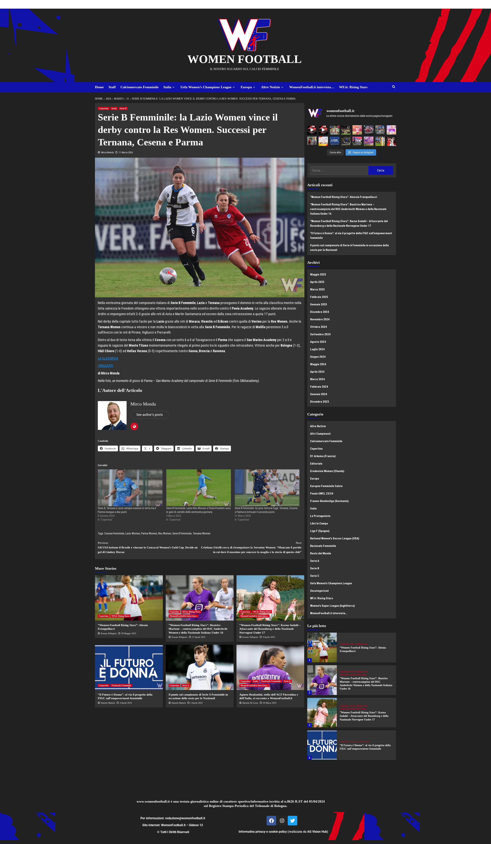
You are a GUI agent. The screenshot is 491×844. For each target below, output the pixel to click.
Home (99, 87)
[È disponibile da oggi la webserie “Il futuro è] (334, 141)
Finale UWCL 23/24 (321, 493)
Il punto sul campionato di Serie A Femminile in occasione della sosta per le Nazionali (349, 248)
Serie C (314, 576)
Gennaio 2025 (318, 304)
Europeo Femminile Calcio (326, 486)
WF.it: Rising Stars (353, 87)
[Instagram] (282, 820)
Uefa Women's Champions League (331, 583)
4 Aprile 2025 (269, 637)
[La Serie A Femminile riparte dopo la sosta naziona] (312, 141)
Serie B (123, 108)
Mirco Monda (107, 152)
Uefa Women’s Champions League (205, 87)
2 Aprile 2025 (196, 703)
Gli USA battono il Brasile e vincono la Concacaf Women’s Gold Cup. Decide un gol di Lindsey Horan (148, 547)
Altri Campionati (320, 433)
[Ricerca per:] (339, 170)
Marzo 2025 (317, 289)
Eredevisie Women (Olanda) (327, 471)
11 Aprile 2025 (198, 637)
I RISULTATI (105, 366)
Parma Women (149, 533)
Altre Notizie (270, 87)
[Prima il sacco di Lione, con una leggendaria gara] (368, 130)
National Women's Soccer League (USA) (334, 538)
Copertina (103, 108)
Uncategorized (319, 591)
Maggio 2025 (318, 274)
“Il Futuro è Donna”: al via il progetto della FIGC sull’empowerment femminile (351, 236)
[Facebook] (271, 820)
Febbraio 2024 (319, 386)
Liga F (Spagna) (320, 531)
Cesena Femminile (114, 533)
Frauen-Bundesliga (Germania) (329, 501)
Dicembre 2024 (319, 312)
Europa (246, 87)
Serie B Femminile (182, 533)
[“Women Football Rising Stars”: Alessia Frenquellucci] (129, 598)
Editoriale (316, 463)
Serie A (185, 685)
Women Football (244, 59)
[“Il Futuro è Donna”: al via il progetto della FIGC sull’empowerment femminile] (129, 667)
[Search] (393, 86)
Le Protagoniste (320, 516)
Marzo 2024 (317, 379)
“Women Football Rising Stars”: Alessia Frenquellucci (343, 197)
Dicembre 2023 (319, 401)
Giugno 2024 (317, 357)
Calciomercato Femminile (139, 87)
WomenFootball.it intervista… (311, 87)
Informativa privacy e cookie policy (263, 831)
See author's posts (149, 415)
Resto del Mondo (320, 553)
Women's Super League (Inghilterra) (332, 605)
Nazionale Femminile (121, 685)
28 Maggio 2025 (128, 633)
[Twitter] (292, 820)
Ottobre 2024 (318, 327)
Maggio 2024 (318, 364)
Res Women (164, 533)
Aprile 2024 (317, 371)
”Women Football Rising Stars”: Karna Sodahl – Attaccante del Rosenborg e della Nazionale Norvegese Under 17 (270, 629)
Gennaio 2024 (318, 394)
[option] (351, 649)
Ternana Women (201, 533)
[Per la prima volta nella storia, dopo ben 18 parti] (357, 141)
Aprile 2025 (317, 282)
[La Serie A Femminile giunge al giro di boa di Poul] (346, 141)
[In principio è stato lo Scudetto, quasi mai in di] (380, 130)
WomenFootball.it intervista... (184, 616)
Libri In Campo (319, 523)
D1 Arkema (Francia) (323, 456)
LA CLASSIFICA (108, 358)
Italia (167, 87)
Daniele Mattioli (108, 703)
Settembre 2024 (320, 334)
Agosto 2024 (318, 342)
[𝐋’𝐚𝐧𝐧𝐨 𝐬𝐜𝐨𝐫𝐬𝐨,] (346, 130)
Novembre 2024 (320, 319)
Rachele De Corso (250, 703)
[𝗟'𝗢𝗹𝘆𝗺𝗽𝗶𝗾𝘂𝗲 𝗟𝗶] (391, 141)
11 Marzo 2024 (126, 152)
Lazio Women (132, 533)
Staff (112, 87)
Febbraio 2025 (319, 297)
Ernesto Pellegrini (109, 633)
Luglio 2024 (317, 349)
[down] (173, 87)
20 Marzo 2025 (270, 703)
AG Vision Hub (317, 831)
